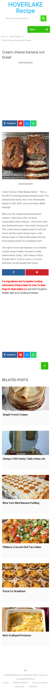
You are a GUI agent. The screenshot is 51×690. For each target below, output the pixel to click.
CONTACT (33, 686)
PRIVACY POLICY (20, 683)
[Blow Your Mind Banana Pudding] (25, 486)
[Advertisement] (25, 90)
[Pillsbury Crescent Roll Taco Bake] (25, 530)
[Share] (13, 272)
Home (6, 683)
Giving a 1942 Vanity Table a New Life (24, 458)
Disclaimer (20, 686)
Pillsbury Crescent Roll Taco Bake (22, 547)
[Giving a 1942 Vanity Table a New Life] (25, 442)
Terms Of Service (39, 683)
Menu (32, 29)
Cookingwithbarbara (25, 679)
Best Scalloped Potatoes (17, 635)
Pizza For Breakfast (14, 591)
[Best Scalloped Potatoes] (25, 619)
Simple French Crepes (15, 414)
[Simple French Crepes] (25, 398)
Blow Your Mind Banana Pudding (21, 502)
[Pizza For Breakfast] (25, 574)
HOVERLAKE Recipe (25, 8)
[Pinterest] (37, 272)
